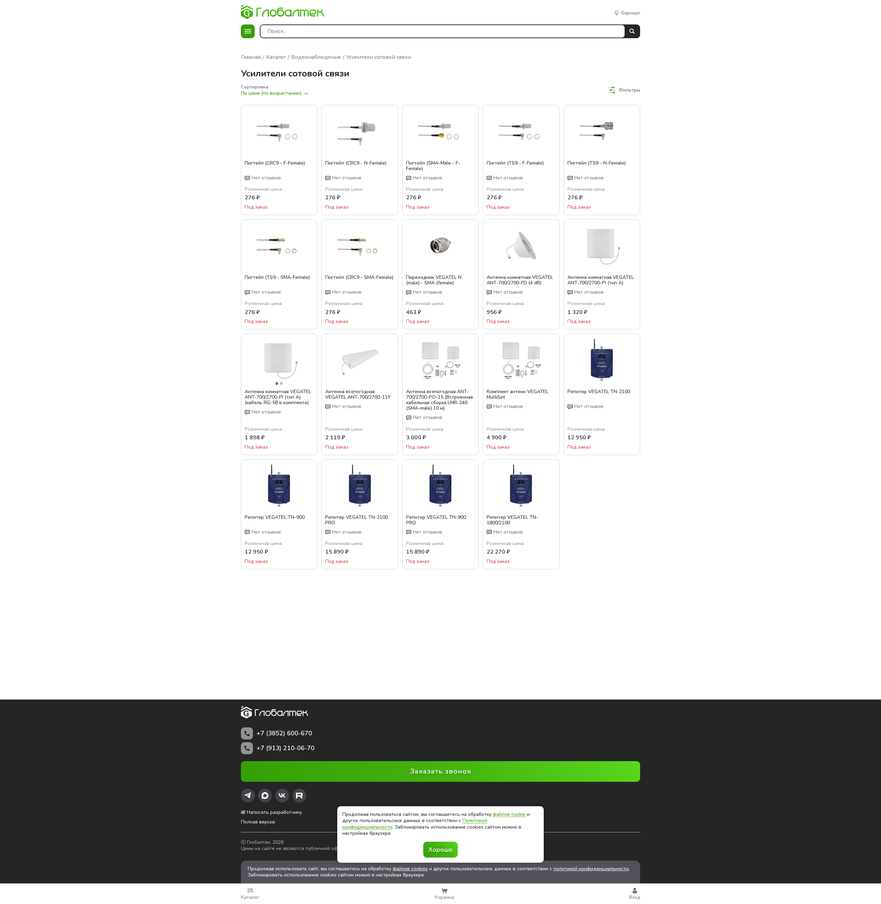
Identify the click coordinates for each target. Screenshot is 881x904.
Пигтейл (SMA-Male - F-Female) (433, 165)
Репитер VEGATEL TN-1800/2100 (512, 520)
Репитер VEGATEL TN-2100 (598, 392)
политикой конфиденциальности (591, 868)
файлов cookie (509, 814)
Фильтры (629, 90)
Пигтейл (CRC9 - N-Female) (355, 163)
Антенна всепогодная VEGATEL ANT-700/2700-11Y (358, 394)
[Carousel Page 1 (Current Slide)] (277, 383)
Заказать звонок (440, 771)
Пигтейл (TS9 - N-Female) (596, 163)
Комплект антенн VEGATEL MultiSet (517, 394)
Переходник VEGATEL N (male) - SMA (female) (433, 280)
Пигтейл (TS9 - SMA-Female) (277, 278)
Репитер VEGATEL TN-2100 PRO (356, 520)
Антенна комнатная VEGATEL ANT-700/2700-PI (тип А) (600, 280)
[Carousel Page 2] (281, 383)
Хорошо (440, 849)
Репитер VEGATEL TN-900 (275, 518)
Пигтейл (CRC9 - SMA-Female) (359, 278)
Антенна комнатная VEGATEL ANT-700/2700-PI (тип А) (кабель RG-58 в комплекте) (278, 397)
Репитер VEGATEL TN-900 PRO (436, 520)
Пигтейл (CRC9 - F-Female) (275, 163)
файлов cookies (410, 868)
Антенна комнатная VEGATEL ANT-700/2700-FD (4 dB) (520, 280)
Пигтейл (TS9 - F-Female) (515, 163)
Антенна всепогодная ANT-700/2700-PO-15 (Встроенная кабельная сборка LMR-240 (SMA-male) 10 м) (439, 400)
